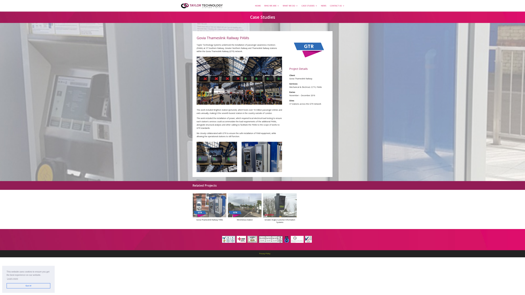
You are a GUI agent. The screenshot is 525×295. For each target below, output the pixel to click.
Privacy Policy (264, 253)
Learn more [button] (12, 279)
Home (258, 6)
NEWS (323, 6)
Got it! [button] (28, 286)
